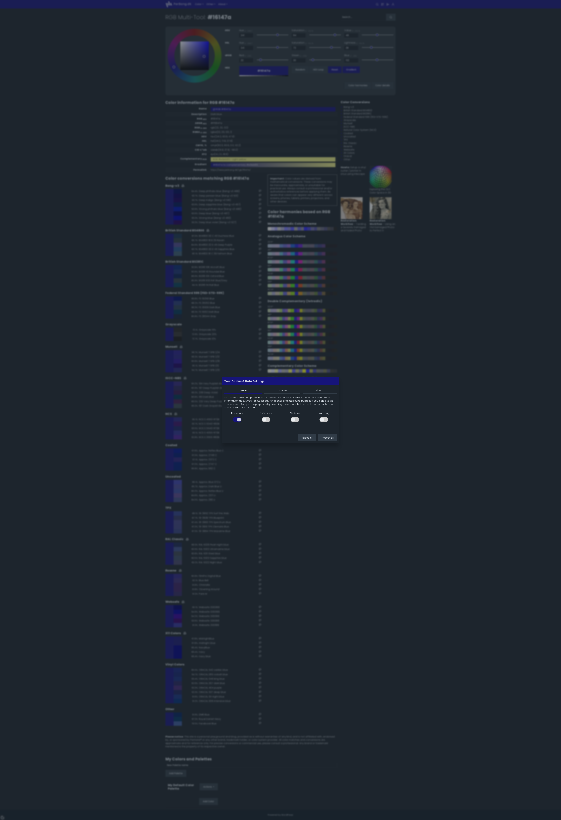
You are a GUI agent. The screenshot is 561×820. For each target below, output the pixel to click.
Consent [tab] (243, 390)
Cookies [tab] (282, 390)
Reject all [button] (307, 437)
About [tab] (319, 390)
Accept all (328, 437)
